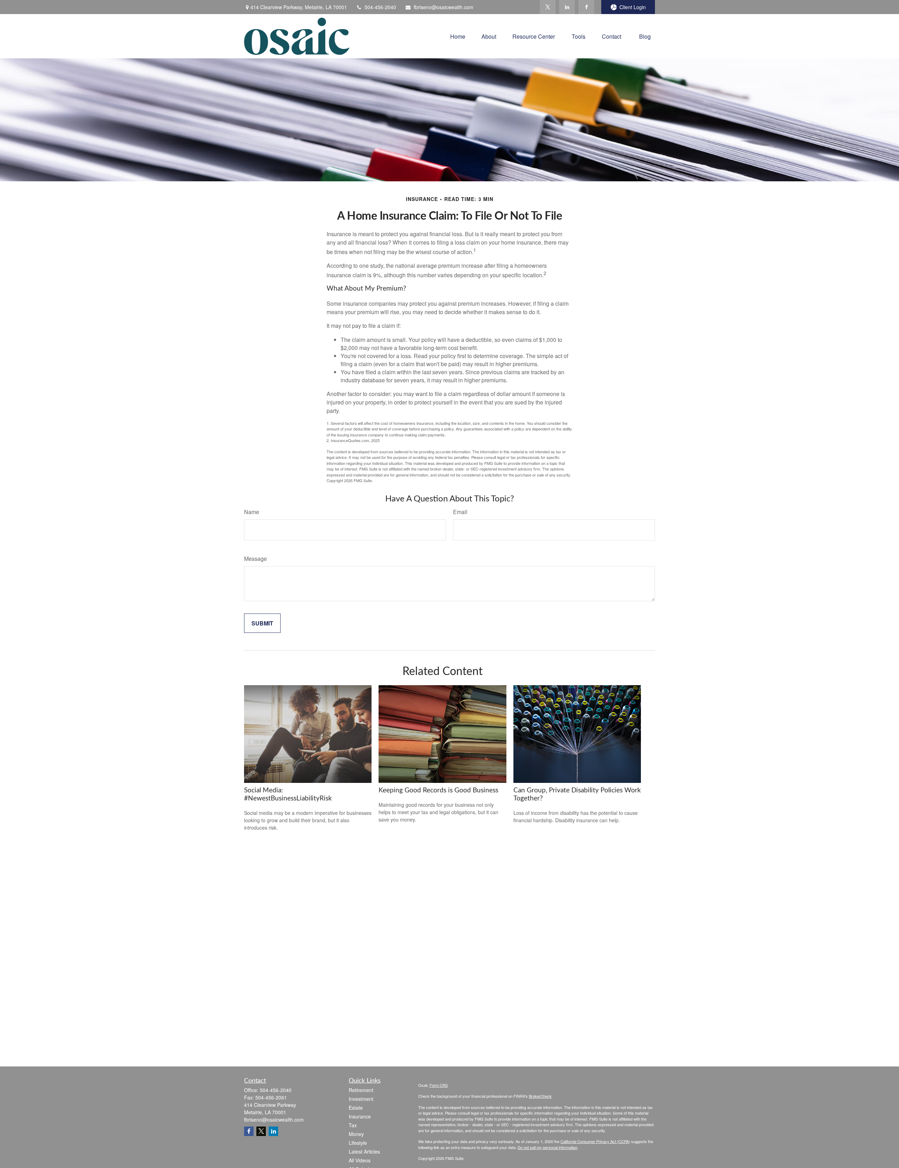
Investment (361, 1098)
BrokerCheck (540, 1096)
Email (460, 512)
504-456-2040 (380, 7)
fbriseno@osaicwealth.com (443, 7)
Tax (353, 1125)
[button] (457, 36)
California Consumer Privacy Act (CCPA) (595, 1141)
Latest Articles (364, 1151)
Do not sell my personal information (547, 1147)
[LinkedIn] (567, 7)
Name (251, 512)
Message (255, 558)
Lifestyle (358, 1142)
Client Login (632, 7)
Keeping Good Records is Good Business (438, 790)
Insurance (360, 1116)
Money (356, 1133)
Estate (356, 1107)
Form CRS (438, 1085)
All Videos (359, 1160)
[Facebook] (586, 7)
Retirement (361, 1090)
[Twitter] (548, 7)
